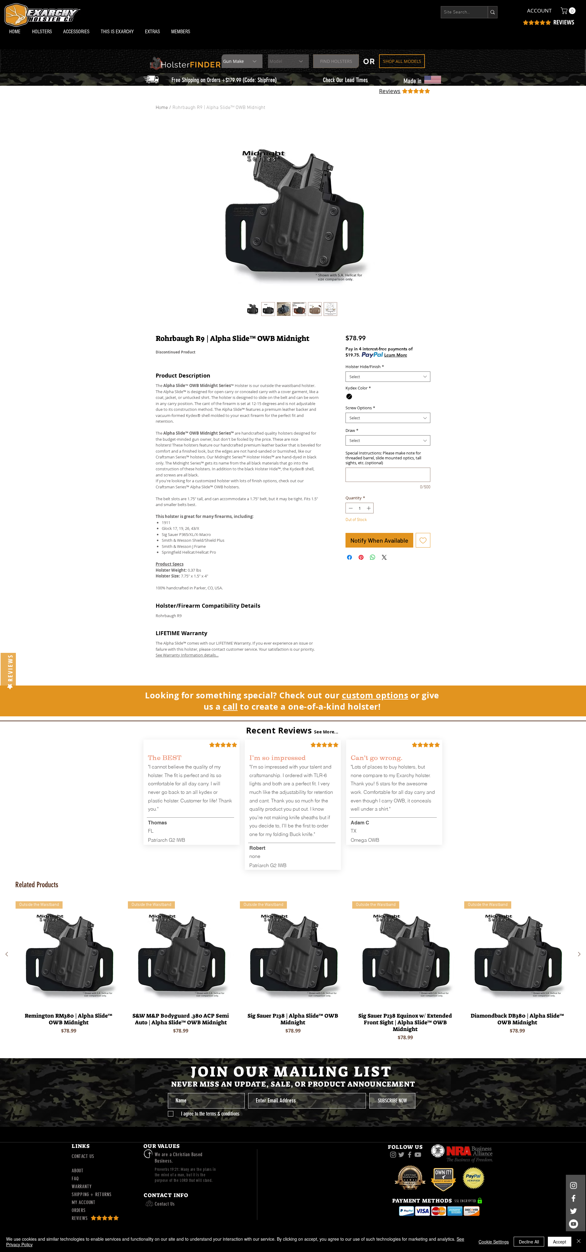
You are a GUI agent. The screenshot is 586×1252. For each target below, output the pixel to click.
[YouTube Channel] (573, 1223)
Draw (351, 430)
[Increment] (369, 508)
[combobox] (387, 376)
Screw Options (360, 407)
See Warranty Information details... (187, 655)
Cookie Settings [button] (494, 1242)
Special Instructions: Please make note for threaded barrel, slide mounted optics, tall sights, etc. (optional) (383, 458)
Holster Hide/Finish (364, 366)
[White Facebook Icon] (573, 1198)
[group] (293, 972)
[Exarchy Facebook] (410, 1155)
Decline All (529, 1242)
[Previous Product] (6, 954)
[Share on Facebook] (349, 557)
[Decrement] (350, 508)
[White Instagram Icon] (573, 1185)
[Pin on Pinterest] (361, 557)
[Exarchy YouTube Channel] (418, 1155)
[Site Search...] (492, 12)
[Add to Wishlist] (423, 540)
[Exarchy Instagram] (393, 1155)
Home (162, 108)
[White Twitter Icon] (573, 1211)
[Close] (578, 1241)
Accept (559, 1242)
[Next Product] (579, 954)
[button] (43, 31)
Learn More (395, 355)
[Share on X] (384, 557)
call (230, 706)
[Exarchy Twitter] (401, 1155)
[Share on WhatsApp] (372, 557)
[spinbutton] (360, 508)
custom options (375, 695)
